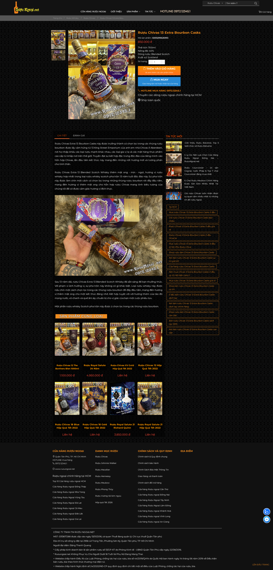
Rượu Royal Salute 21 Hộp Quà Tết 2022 (150, 426)
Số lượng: (142, 61)
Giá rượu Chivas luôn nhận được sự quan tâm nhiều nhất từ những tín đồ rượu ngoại (201, 196)
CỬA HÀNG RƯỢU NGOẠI (93, 11)
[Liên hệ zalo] (266, 511)
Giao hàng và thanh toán (150, 476)
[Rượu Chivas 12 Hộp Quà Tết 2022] (149, 339)
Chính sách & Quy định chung (152, 456)
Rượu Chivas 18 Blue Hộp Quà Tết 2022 (67, 426)
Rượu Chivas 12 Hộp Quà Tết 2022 (150, 367)
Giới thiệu (116, 11)
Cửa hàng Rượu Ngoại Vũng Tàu (69, 497)
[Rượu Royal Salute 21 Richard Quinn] (122, 398)
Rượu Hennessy (103, 476)
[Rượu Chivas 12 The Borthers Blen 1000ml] (67, 339)
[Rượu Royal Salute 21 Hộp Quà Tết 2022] (149, 398)
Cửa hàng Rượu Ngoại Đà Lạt (67, 503)
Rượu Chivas (101, 456)
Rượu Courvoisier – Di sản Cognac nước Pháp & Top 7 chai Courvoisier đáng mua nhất (201, 170)
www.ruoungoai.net (65, 469)
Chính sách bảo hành (148, 463)
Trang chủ (57, 18)
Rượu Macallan (102, 469)
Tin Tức (149, 11)
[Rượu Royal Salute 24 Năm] (94, 339)
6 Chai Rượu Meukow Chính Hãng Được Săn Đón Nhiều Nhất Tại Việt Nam (201, 183)
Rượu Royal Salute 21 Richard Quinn (122, 426)
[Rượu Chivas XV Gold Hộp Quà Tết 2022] (122, 339)
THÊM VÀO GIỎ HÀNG (160, 70)
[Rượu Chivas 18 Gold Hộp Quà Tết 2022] (94, 398)
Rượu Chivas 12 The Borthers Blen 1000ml (67, 367)
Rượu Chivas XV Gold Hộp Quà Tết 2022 (122, 367)
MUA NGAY (160, 81)
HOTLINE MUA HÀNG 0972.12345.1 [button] (160, 90)
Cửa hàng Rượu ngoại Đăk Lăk (68, 513)
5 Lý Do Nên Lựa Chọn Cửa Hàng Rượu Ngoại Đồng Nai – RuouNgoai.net (201, 158)
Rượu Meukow (102, 482)
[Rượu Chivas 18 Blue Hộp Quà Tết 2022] (67, 398)
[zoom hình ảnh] (131, 116)
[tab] (62, 135)
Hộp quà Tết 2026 (104, 502)
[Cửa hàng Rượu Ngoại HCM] (26, 7)
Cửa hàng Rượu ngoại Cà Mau (67, 508)
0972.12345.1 (61, 463)
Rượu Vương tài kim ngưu (108, 496)
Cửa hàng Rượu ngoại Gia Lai (67, 519)
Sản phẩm (132, 11)
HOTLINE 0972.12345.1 (175, 11)
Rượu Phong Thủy (104, 489)
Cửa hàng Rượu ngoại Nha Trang (69, 492)
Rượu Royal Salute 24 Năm (95, 367)
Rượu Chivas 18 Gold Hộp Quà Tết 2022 (95, 426)
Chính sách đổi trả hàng (150, 482)
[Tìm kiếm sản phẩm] (255, 3)
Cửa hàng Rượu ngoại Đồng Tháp (69, 486)
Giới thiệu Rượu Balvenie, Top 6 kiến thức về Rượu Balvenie (202, 144)
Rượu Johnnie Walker (105, 463)
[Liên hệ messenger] (266, 519)
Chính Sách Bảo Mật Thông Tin (153, 469)
